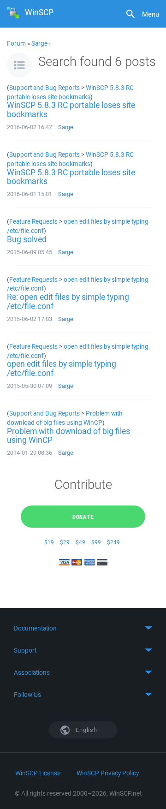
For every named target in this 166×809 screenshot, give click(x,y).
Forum (16, 43)
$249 (113, 542)
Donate (83, 516)
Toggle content (83, 628)
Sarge (39, 43)
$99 (96, 542)
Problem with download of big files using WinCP (65, 418)
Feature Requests (33, 221)
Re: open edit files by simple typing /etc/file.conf (68, 301)
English (85, 730)
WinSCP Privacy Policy (108, 773)
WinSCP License (37, 773)
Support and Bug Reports (44, 87)
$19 (49, 542)
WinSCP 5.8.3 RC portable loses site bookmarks (70, 92)
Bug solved (27, 238)
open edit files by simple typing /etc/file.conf (61, 368)
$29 (65, 542)
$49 (80, 542)
